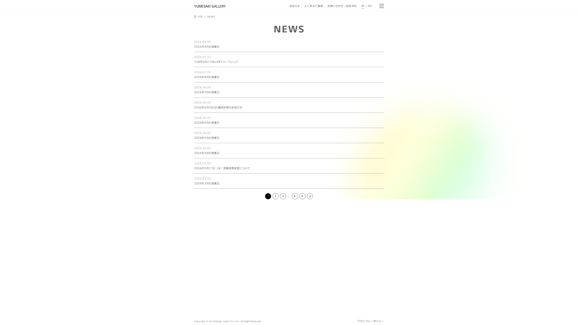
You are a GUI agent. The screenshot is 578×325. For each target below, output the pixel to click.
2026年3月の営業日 (207, 183)
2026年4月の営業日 (207, 153)
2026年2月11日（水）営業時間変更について (222, 168)
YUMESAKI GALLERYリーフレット (216, 62)
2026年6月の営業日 (207, 122)
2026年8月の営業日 (207, 77)
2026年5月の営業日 (207, 138)
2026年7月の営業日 (207, 92)
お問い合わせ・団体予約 (342, 6)
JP (362, 6)
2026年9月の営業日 (207, 46)
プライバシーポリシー (370, 321)
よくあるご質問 (314, 6)
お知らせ (294, 6)
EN (370, 6)
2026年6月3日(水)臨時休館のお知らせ (218, 107)
